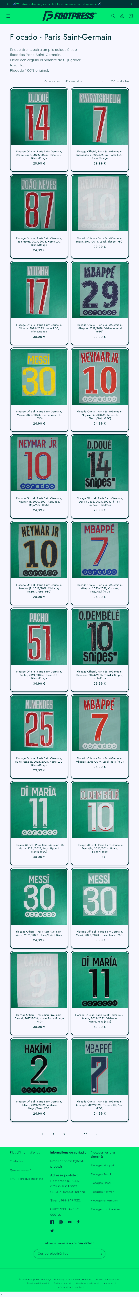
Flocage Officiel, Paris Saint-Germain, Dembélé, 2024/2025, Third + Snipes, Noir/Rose (99, 675)
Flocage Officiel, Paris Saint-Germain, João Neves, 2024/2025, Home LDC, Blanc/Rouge (39, 242)
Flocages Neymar (102, 1191)
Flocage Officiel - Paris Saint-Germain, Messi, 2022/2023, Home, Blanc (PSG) (99, 933)
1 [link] (43, 1134)
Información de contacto (71, 1287)
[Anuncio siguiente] (131, 4)
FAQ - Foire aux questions (26, 1178)
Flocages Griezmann (104, 1200)
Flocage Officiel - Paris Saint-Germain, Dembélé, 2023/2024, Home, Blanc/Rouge (100, 848)
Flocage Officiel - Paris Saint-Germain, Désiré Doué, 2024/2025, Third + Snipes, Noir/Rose (100, 502)
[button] (8, 16)
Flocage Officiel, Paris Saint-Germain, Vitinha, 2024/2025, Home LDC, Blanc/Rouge (39, 328)
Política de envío (63, 1283)
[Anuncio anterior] (8, 4)
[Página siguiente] (96, 1134)
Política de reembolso (80, 1279)
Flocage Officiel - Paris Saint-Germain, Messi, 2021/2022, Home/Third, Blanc (39, 933)
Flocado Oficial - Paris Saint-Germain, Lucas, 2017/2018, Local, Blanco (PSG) (99, 240)
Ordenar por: (52, 81)
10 (85, 1134)
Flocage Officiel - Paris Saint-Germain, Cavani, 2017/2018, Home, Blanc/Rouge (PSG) (39, 1018)
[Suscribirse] (100, 1254)
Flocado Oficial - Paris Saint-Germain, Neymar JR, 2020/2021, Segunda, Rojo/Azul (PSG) (39, 502)
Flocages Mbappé (102, 1165)
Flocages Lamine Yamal (106, 1209)
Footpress (33, 1279)
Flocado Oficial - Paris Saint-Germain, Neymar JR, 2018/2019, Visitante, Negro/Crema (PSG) (39, 588)
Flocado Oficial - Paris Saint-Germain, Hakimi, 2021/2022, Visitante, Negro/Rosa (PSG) (39, 1105)
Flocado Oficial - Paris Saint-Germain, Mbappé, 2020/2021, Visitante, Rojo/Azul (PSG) (100, 588)
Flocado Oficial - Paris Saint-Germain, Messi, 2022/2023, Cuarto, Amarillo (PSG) (39, 415)
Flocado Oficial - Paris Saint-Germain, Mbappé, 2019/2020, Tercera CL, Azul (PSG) (99, 1105)
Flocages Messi (101, 1183)
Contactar (16, 1161)
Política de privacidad (108, 1279)
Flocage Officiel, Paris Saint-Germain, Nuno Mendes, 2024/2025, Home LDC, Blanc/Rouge (39, 762)
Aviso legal (110, 1283)
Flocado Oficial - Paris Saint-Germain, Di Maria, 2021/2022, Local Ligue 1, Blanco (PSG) (39, 848)
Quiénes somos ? (21, 1170)
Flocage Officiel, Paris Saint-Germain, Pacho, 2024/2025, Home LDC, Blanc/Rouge (39, 675)
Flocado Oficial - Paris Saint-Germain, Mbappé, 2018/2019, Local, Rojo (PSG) (100, 760)
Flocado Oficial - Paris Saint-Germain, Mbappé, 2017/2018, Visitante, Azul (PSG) (100, 328)
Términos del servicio (38, 1283)
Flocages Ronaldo (102, 1174)
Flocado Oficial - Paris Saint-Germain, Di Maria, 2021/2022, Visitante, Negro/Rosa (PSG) (99, 1018)
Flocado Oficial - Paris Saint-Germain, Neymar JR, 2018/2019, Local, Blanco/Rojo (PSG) (100, 415)
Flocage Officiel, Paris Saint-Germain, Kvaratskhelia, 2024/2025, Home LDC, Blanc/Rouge (99, 155)
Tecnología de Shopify (52, 1279)
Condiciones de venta (88, 1283)
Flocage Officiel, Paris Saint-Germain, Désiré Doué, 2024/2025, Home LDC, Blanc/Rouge (39, 155)
